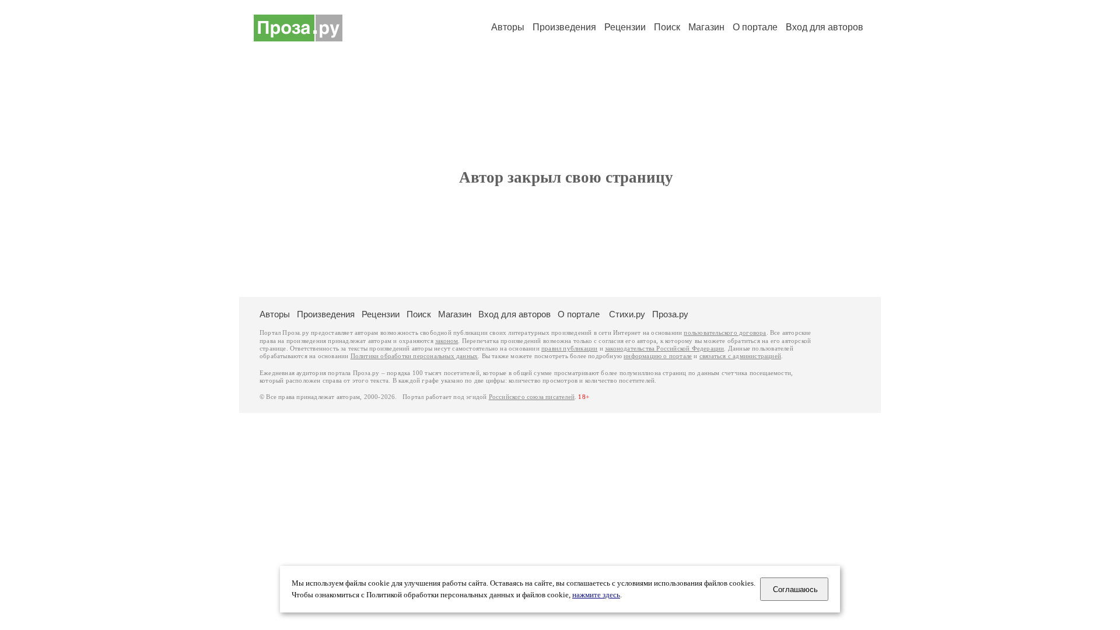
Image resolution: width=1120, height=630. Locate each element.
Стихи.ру (627, 314)
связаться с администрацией (740, 356)
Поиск (667, 27)
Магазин (706, 27)
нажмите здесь (596, 595)
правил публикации (569, 348)
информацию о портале (658, 356)
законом (446, 341)
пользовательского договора (725, 333)
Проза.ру (670, 314)
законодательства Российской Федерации (664, 348)
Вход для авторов (824, 27)
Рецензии (625, 27)
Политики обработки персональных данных (414, 356)
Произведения (564, 27)
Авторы (507, 27)
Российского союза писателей (532, 397)
